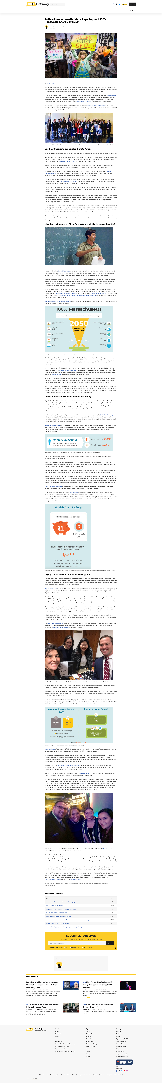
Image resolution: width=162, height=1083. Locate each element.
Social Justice (90, 1039)
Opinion (88, 1056)
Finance (88, 1054)
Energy (88, 1031)
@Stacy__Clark (76, 879)
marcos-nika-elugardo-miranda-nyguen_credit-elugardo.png (64, 927)
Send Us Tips (120, 1044)
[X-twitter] (116, 4)
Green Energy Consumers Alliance (69, 765)
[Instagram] (127, 1071)
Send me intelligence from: (56, 947)
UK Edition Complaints (122, 1056)
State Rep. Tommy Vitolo (67, 161)
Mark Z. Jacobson (64, 271)
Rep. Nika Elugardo (85, 773)
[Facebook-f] (113, 4)
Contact (118, 1036)
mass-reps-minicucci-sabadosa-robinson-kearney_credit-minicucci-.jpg (67, 920)
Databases (58, 1034)
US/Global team (75, 947)
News (57, 1031)
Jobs (117, 1049)
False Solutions (90, 1046)
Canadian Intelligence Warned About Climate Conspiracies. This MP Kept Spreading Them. (42, 984)
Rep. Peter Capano (51, 589)
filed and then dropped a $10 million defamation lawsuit (78, 295)
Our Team (118, 1034)
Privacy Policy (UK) (121, 1054)
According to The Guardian (68, 370)
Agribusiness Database (62, 1046)
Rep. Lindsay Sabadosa (52, 425)
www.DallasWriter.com (53, 879)
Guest (52, 26)
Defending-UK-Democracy (37, 1014)
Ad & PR (88, 1036)
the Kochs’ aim (56, 374)
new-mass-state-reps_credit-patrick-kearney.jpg (60, 902)
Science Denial (90, 1034)
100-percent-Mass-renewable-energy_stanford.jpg (61, 909)
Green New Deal (108, 849)
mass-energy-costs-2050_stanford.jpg (57, 923)
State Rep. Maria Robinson (53, 486)
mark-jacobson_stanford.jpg (54, 905)
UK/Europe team (88, 947)
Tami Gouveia (73, 493)
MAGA (88, 997)
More (85, 11)
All (66, 947)
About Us (118, 1031)
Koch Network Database (62, 1049)
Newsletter (119, 1068)
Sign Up (110, 943)
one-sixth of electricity (83, 102)
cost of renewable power (55, 623)
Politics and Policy (91, 1044)
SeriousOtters (35, 1078)
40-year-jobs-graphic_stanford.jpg (56, 912)
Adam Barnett (87, 990)
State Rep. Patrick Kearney (96, 106)
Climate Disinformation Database (65, 1044)
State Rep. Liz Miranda (68, 181)
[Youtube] (124, 1071)
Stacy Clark (50, 83)
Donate (132, 4)
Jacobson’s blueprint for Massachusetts (58, 301)
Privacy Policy (120, 1051)
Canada (88, 1051)
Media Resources (121, 1041)
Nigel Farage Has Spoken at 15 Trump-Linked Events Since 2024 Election (97, 984)
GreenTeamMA (111, 95)
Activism (88, 1049)
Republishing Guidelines (123, 1039)
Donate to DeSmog (121, 1046)
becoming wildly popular (61, 627)
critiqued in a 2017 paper (98, 293)
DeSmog (42, 4)
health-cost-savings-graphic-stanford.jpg (58, 916)
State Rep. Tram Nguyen (108, 415)
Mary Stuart (31, 990)
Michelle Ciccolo (50, 749)
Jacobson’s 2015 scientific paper (66, 293)
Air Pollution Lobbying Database (64, 1051)
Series (57, 1036)
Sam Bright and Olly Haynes (35, 1009)
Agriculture (89, 1041)
